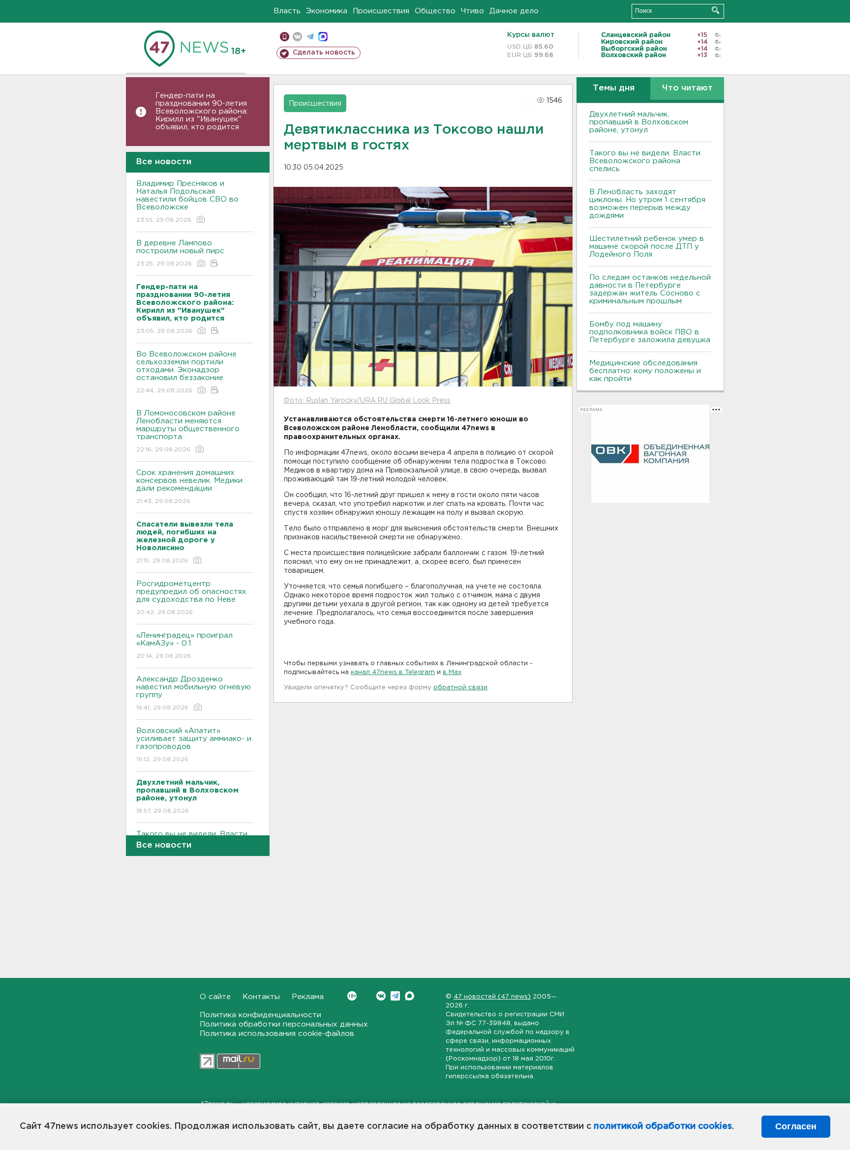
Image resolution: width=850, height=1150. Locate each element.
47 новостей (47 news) (492, 997)
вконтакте (297, 36)
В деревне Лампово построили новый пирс (180, 253)
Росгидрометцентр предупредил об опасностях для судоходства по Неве (191, 598)
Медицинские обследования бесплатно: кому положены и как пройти (645, 371)
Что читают (687, 88)
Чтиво (472, 11)
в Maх (452, 672)
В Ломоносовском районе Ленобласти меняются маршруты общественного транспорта (188, 431)
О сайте (215, 997)
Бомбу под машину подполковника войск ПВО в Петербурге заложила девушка (649, 332)
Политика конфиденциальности (260, 1015)
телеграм (310, 36)
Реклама (308, 997)
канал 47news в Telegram (393, 672)
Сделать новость (324, 53)
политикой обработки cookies (663, 1126)
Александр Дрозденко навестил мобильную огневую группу (193, 693)
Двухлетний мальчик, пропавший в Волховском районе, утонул (638, 122)
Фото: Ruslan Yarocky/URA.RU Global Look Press (367, 401)
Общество (435, 11)
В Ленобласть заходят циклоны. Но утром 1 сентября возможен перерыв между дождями (647, 204)
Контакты (261, 997)
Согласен (796, 1126)
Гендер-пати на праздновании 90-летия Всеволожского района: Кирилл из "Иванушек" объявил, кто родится (201, 111)
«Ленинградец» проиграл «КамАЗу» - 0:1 (184, 645)
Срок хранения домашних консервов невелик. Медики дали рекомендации (189, 487)
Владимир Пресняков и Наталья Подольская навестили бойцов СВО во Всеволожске (187, 201)
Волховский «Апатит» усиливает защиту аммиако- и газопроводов (193, 745)
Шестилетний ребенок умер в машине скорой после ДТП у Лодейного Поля (646, 247)
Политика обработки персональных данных (284, 1024)
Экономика (326, 11)
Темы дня (614, 88)
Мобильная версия (284, 36)
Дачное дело (514, 11)
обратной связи (460, 687)
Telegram (395, 996)
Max (409, 996)
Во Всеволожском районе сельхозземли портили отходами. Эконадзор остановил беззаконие (186, 372)
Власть (287, 11)
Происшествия (381, 11)
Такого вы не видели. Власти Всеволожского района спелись (644, 161)
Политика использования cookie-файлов (277, 1034)
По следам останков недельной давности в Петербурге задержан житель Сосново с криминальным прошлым (650, 289)
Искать (715, 10)
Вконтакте (381, 996)
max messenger (323, 36)
